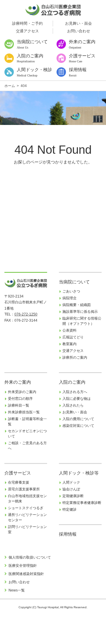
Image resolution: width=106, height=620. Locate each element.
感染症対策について (78, 426)
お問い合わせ (78, 31)
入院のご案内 (72, 382)
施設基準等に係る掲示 (80, 312)
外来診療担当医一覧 (24, 412)
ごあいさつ (71, 291)
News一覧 (17, 590)
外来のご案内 (17, 382)
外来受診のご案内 (22, 392)
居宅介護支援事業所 (24, 489)
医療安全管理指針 (23, 566)
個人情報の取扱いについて (30, 557)
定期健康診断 (73, 496)
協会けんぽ (71, 489)
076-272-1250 (25, 314)
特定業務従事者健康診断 (81, 503)
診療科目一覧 (18, 405)
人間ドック (71, 482)
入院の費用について (78, 419)
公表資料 (69, 330)
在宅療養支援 (18, 482)
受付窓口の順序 (20, 399)
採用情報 (68, 534)
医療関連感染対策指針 (26, 574)
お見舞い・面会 (78, 23)
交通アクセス (27, 31)
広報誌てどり (73, 337)
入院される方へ (74, 392)
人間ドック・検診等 (79, 473)
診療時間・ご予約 (27, 23)
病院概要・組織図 (76, 305)
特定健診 (69, 509)
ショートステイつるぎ (25, 508)
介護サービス (17, 473)
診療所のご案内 (74, 357)
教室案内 (69, 344)
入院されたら (73, 405)
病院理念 (69, 298)
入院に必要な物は (76, 399)
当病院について (74, 282)
